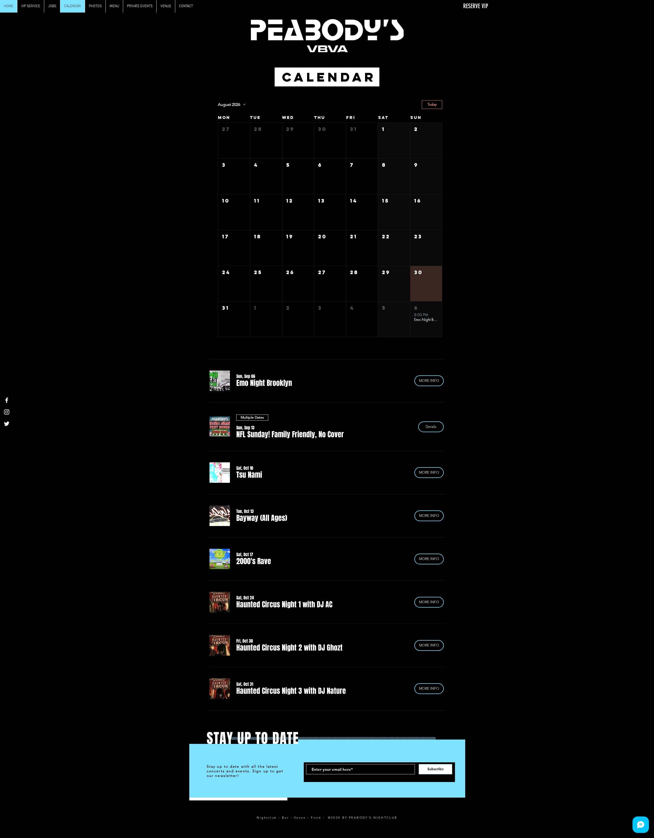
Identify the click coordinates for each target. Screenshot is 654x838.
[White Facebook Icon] (6, 400)
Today (432, 104)
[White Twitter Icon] (6, 423)
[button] (234, 140)
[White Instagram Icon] (6, 412)
